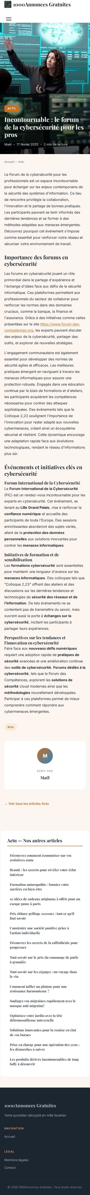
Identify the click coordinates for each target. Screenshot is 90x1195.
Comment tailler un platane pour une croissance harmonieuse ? (38, 988)
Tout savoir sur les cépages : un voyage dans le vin (43, 974)
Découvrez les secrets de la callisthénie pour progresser (44, 945)
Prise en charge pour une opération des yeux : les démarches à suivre (45, 1046)
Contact (10, 1167)
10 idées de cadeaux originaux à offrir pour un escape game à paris (45, 901)
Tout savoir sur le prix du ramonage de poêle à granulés (44, 959)
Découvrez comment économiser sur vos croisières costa (40, 857)
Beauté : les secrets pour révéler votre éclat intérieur (43, 872)
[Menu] (8, 19)
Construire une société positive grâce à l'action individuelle (39, 930)
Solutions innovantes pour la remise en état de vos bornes (43, 1032)
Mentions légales (16, 1160)
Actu (11, 108)
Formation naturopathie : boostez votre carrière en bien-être (39, 886)
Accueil (9, 161)
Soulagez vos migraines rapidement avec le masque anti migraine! (43, 1003)
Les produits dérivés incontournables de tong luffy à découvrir (44, 1061)
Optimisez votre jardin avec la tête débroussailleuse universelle (36, 1017)
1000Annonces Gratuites (42, 4)
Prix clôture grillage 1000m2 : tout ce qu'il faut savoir (42, 915)
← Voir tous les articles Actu (26, 804)
